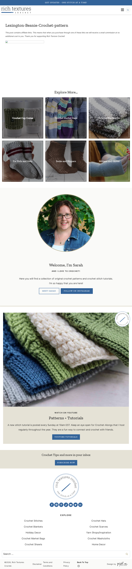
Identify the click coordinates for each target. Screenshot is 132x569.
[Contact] (80, 505)
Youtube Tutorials (66, 437)
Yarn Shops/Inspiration (98, 532)
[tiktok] (66, 505)
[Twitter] (75, 505)
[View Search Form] (128, 10)
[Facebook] (52, 505)
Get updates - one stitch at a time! (66, 3)
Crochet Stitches (33, 520)
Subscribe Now (66, 463)
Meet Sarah (49, 291)
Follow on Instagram (77, 291)
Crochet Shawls (33, 544)
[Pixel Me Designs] (122, 564)
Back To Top (82, 562)
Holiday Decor (33, 532)
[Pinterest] (61, 505)
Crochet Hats (98, 520)
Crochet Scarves (99, 526)
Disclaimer (37, 564)
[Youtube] (71, 505)
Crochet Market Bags (33, 538)
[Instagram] (56, 505)
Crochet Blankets (33, 526)
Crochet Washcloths (99, 538)
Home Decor (99, 544)
